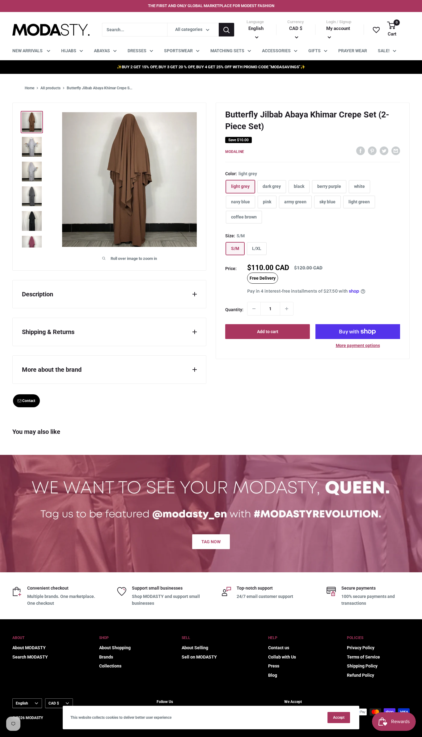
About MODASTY (29, 647)
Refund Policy (360, 675)
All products (50, 88)
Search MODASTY (30, 656)
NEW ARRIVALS (28, 50)
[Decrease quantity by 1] (253, 308)
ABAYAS (102, 50)
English (22, 703)
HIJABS (68, 50)
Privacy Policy (360, 647)
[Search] (226, 29)
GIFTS (314, 50)
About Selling (195, 647)
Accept (338, 717)
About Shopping (115, 647)
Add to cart (267, 331)
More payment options (358, 345)
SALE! (384, 50)
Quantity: (234, 309)
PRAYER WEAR (352, 50)
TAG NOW (211, 541)
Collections (110, 665)
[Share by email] (395, 150)
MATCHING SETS (227, 50)
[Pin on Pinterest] (372, 150)
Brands (106, 656)
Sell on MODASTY (199, 656)
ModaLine (234, 152)
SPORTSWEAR (178, 50)
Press (273, 665)
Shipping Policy (362, 665)
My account (338, 28)
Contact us (278, 647)
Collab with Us (282, 656)
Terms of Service (363, 656)
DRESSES (137, 50)
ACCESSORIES (276, 50)
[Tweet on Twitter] (384, 150)
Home (29, 88)
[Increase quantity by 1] (286, 308)
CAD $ (54, 703)
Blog (272, 675)
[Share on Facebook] (360, 150)
